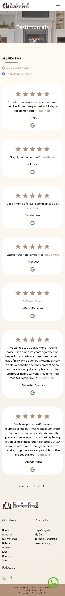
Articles (6, 547)
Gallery (6, 543)
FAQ (4, 551)
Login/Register (43, 530)
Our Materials (10, 538)
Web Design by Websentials (31, 593)
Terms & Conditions (46, 538)
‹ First (20, 486)
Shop (5, 560)
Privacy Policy (42, 543)
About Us (7, 534)
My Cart (39, 534)
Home (5, 530)
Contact (6, 556)
